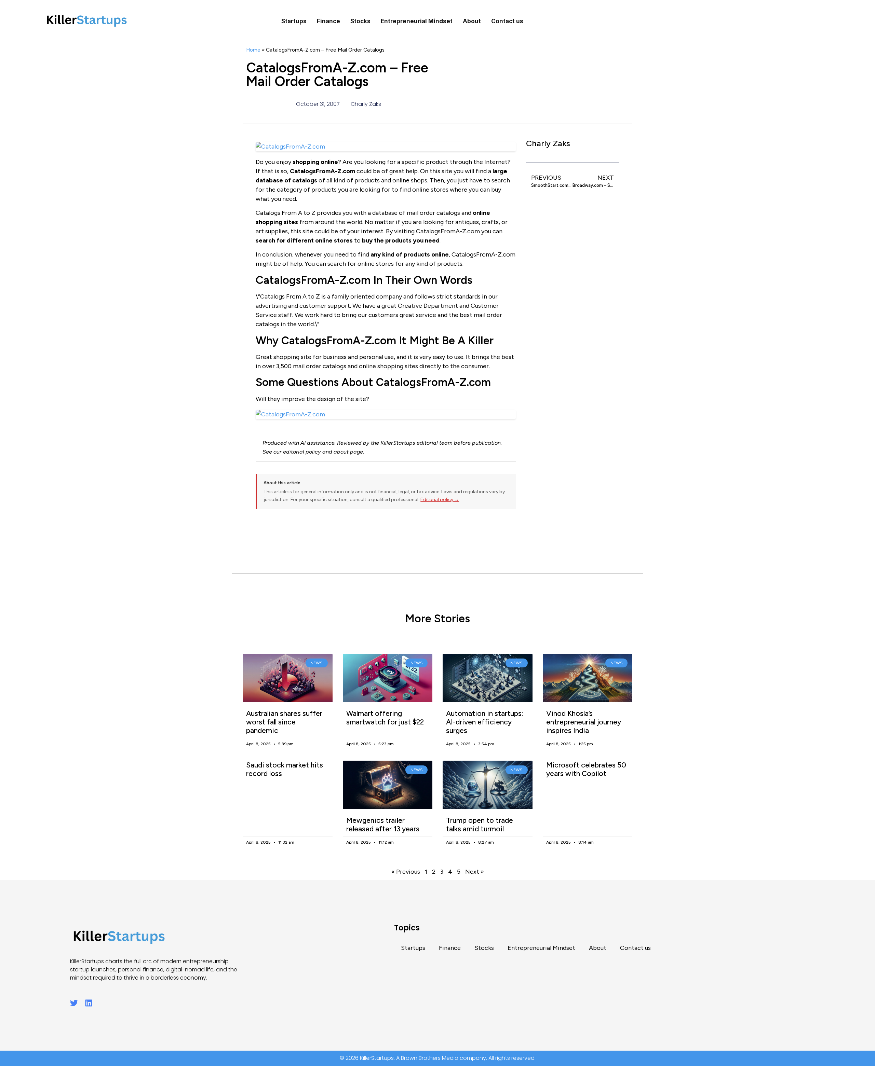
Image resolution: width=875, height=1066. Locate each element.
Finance (328, 21)
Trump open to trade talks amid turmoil (479, 824)
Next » (474, 871)
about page (348, 451)
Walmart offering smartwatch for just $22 (385, 717)
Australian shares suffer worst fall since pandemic (284, 722)
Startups (294, 21)
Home (253, 49)
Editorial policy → (439, 499)
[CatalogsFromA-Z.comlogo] (386, 414)
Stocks (360, 21)
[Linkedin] (89, 1003)
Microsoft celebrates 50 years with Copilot (586, 769)
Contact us (507, 21)
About (472, 21)
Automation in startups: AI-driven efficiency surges (484, 722)
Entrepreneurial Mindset (417, 21)
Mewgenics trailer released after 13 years (382, 824)
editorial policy (302, 451)
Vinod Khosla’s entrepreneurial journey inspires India (583, 722)
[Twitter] (74, 1003)
